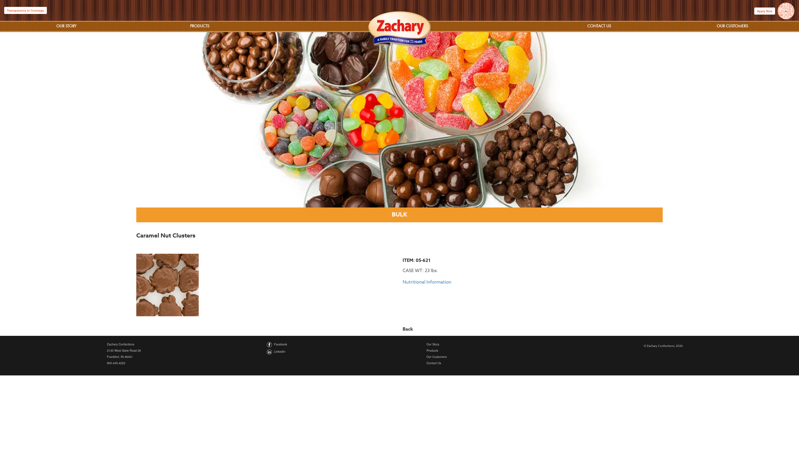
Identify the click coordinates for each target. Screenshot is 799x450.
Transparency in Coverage (25, 10)
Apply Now (764, 11)
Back (408, 329)
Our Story (66, 26)
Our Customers (732, 26)
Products (199, 26)
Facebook (280, 344)
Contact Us (599, 26)
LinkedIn (279, 351)
